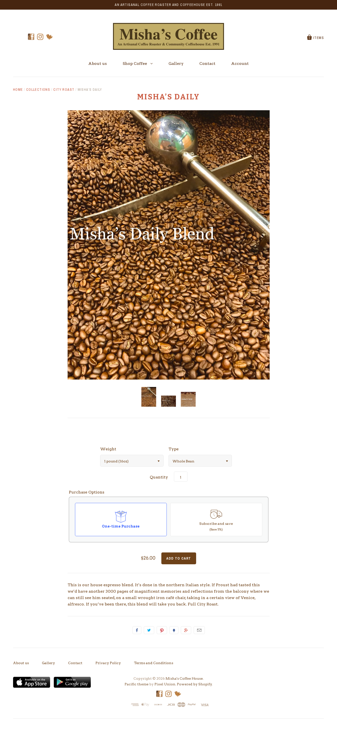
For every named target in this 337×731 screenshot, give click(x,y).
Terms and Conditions (153, 663)
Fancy (173, 630)
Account (240, 63)
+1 (186, 630)
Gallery (176, 63)
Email (199, 630)
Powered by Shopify (194, 684)
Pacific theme (137, 684)
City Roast (63, 89)
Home (18, 89)
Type (173, 449)
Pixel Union (164, 684)
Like (136, 630)
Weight (108, 449)
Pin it (162, 630)
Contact (207, 63)
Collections (38, 89)
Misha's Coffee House (184, 678)
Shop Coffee (135, 63)
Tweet (149, 630)
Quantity (159, 477)
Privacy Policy (108, 663)
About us (97, 63)
